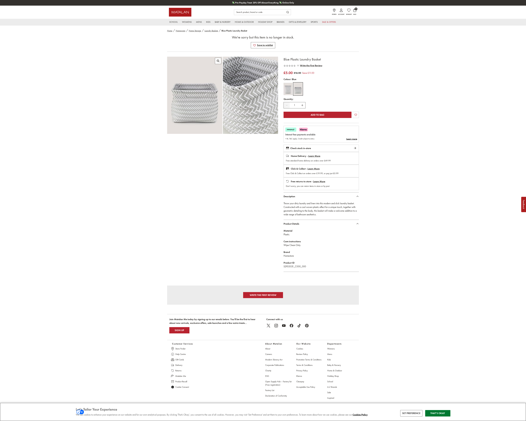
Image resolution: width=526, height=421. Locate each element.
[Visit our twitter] (268, 325)
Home (169, 30)
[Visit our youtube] (284, 325)
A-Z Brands (332, 387)
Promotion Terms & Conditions (308, 359)
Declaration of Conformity (276, 395)
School (330, 381)
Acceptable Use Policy (305, 387)
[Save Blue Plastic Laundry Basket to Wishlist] (254, 45)
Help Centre (180, 354)
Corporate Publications (274, 365)
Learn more (351, 139)
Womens (331, 348)
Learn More (314, 156)
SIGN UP (179, 330)
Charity (268, 370)
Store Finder (180, 348)
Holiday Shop (333, 376)
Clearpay (300, 381)
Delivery (178, 365)
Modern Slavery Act (273, 359)
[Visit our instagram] (276, 325)
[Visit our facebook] (291, 325)
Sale (329, 392)
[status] (294, 105)
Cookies (299, 348)
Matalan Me (180, 376)
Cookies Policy (360, 414)
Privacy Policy (302, 370)
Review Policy (302, 354)
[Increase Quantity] (302, 105)
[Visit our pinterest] (307, 325)
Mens (329, 354)
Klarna (299, 376)
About (267, 348)
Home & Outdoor (334, 370)
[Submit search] (287, 12)
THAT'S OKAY (437, 413)
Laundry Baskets (211, 30)
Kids (329, 359)
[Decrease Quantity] (287, 105)
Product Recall (181, 381)
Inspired (330, 398)
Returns (178, 370)
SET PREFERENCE (411, 413)
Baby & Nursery (334, 365)
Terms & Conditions (304, 365)
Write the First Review (311, 65)
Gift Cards (179, 359)
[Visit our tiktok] (299, 325)
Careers (268, 354)
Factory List (269, 390)
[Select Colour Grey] (288, 89)
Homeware (180, 30)
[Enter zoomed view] (218, 61)
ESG (267, 376)
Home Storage (195, 30)
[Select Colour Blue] (298, 89)
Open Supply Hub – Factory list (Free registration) (278, 383)
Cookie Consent (182, 387)
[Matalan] (180, 12)
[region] (263, 412)
